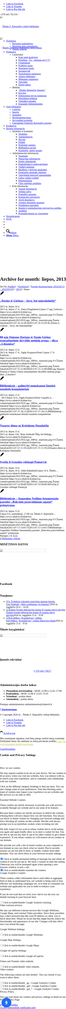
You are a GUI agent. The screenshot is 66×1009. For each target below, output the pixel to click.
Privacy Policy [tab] (7, 991)
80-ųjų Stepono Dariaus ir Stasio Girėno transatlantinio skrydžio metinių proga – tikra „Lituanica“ (29, 340)
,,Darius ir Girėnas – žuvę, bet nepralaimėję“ (28, 300)
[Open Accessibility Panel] (6, 1002)
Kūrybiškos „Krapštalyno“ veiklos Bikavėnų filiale (30, 620)
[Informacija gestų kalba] (7, 224)
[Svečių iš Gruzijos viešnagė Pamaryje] (2, 456)
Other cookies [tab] (7, 969)
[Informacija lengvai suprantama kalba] (7, 221)
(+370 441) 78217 (42, 671)
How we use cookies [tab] (10, 768)
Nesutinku (10, 749)
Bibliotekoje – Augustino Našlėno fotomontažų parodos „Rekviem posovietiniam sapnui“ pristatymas (29, 502)
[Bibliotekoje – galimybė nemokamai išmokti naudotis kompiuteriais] (2, 380)
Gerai (2, 749)
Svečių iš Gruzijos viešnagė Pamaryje (23, 462)
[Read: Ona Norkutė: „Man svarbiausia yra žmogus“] (30, 601)
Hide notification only (25, 1007)
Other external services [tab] (11, 905)
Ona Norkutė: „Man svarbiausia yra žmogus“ (28, 604)
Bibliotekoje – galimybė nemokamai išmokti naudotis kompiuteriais (27, 387)
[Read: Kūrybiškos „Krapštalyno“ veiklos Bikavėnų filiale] (24, 618)
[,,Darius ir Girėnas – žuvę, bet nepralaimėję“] (2, 295)
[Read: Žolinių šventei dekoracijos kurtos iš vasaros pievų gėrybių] (35, 609)
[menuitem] (36, 45)
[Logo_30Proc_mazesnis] (19, 26)
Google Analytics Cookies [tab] (12, 873)
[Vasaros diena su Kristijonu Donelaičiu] (2, 419)
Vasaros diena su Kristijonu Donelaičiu (24, 425)
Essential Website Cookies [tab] (12, 800)
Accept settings (7, 1007)
